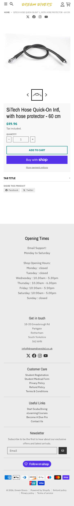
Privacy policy (27, 493)
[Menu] (6, 4)
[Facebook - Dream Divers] (34, 16)
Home (7, 12)
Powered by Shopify (40, 490)
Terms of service (45, 493)
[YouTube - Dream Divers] (46, 16)
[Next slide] (45, 94)
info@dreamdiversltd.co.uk (37, 348)
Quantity (11, 134)
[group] (37, 95)
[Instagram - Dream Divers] (40, 16)
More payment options (37, 167)
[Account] (62, 4)
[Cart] (68, 4)
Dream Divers (21, 490)
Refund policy (59, 490)
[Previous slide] (28, 94)
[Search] (11, 4)
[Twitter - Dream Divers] (28, 16)
